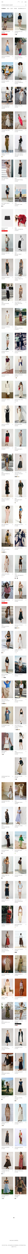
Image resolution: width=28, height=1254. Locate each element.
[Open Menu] (2, 1)
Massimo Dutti (22, 8)
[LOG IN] (22, 1)
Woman (4, 8)
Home (15, 8)
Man (8, 8)
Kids (11, 8)
